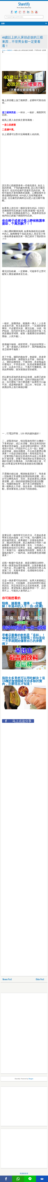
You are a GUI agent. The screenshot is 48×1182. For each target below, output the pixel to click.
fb (12, 12)
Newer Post (7, 979)
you (36, 12)
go (20, 12)
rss (32, 12)
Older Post (40, 979)
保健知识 (9, 50)
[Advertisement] (22, 61)
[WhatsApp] (18, 1179)
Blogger (31, 1078)
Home (4, 50)
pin (24, 12)
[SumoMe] (42, 1179)
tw (16, 12)
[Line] (30, 1179)
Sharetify (24, 4)
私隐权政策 (24, 1173)
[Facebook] (6, 1179)
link (28, 12)
